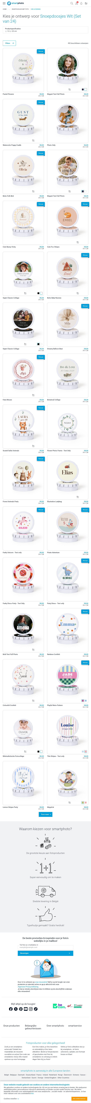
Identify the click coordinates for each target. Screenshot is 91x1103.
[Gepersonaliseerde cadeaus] (9, 9)
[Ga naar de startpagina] (15, 3)
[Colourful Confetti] (23, 681)
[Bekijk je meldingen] (81, 3)
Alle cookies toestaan (79, 1098)
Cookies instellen (10, 1099)
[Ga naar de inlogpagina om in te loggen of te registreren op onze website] (76, 3)
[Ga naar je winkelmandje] (86, 3)
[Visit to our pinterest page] (20, 1009)
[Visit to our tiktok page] (35, 1009)
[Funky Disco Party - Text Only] (23, 579)
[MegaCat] (67, 783)
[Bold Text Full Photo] (23, 630)
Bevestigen (24, 953)
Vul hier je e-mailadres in (29, 945)
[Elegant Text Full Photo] (67, 70)
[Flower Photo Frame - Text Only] (67, 427)
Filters (7, 43)
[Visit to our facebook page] (10, 1009)
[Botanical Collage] (67, 376)
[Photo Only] (67, 121)
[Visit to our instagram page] (30, 1009)
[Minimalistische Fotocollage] (23, 732)
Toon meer (45, 814)
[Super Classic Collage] (23, 274)
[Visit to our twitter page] (15, 1009)
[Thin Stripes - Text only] (67, 732)
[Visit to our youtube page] (25, 1009)
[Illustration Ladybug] (67, 477)
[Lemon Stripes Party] (23, 783)
